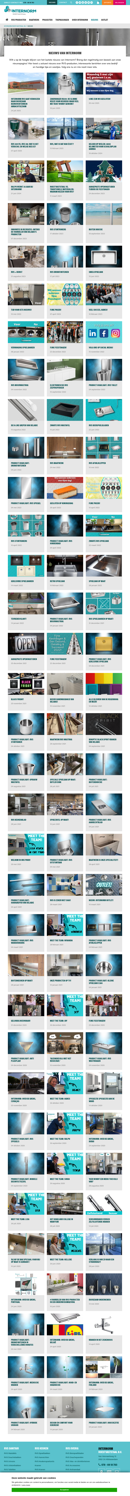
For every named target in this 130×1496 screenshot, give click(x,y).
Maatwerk (34, 19)
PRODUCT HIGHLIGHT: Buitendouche (98, 781)
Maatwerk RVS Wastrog (61, 739)
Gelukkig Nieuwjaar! (20, 1020)
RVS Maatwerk (56, 463)
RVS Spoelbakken (42, 1453)
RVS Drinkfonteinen (59, 271)
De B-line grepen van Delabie (24, 425)
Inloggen (119, 2)
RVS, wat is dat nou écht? (62, 143)
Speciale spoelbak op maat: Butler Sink (63, 781)
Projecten (47, 19)
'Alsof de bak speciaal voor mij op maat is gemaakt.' (25, 1260)
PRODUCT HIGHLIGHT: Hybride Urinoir (24, 1424)
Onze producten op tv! (60, 980)
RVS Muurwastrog (19, 385)
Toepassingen (62, 19)
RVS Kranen (40, 1469)
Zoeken (71, 2)
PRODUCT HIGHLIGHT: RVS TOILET (103, 385)
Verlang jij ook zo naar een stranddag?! (101, 1260)
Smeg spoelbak (96, 271)
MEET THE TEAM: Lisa (20, 1219)
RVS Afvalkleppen (97, 463)
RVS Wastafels (10, 1453)
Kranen (38, 1465)
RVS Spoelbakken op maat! (101, 618)
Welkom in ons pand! (20, 859)
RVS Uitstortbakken (12, 1465)
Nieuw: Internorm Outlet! (101, 900)
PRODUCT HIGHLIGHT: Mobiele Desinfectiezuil (24, 1180)
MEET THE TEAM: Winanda (61, 940)
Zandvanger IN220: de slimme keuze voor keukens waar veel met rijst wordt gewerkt (64, 101)
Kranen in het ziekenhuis (101, 1339)
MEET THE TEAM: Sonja (60, 1178)
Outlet (104, 19)
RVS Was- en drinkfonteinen (78, 1461)
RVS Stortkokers (58, 229)
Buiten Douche (96, 229)
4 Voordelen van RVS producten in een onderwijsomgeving (65, 1301)
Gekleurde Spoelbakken (22, 581)
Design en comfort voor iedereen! (61, 1424)
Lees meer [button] (26, 1485)
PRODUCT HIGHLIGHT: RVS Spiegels (22, 1140)
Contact (63, 2)
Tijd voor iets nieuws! (21, 309)
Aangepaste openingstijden (24, 659)
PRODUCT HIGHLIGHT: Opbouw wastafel (24, 781)
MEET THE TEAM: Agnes (60, 1098)
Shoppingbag (99, 1)
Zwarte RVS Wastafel (60, 425)
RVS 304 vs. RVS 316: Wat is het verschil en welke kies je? (24, 145)
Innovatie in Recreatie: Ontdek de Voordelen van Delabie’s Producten (25, 232)
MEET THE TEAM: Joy (58, 1020)
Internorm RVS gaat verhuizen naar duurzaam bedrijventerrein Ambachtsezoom (25, 102)
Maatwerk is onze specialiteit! (103, 859)
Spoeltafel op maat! (59, 819)
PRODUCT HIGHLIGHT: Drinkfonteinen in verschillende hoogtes (22, 1342)
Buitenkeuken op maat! (22, 980)
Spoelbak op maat (97, 581)
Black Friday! (17, 699)
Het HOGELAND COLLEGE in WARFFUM (61, 1220)
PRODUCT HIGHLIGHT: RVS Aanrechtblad (100, 821)
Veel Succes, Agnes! (98, 309)
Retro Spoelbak (57, 581)
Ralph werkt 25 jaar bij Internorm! (22, 188)
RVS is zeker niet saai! (60, 900)
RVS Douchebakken (12, 1457)
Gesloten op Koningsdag (61, 503)
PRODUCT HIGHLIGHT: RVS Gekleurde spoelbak (100, 660)
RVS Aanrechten (42, 1457)
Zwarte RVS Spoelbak (99, 540)
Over (80, 19)
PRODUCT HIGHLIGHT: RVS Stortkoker (22, 740)
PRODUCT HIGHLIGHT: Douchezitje (104, 1422)
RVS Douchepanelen (74, 1457)
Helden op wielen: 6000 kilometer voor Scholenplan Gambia (102, 146)
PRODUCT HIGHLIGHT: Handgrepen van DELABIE (22, 901)
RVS (18, 19)
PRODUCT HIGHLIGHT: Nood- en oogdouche (63, 1384)
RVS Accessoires (73, 1465)
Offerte (107, 2)
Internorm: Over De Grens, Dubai (101, 1140)
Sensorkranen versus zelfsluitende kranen (99, 1220)
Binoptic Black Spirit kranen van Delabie (102, 740)
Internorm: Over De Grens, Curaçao (23, 1100)
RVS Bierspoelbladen (99, 425)
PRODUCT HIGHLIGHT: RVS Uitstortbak (61, 861)
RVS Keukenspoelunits (44, 1461)
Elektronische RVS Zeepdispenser (59, 386)
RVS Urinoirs (9, 1461)
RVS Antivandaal (73, 1469)
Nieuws (52, 2)
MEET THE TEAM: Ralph (60, 1138)
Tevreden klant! (18, 618)
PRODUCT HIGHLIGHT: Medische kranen (25, 1384)
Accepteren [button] (64, 1490)
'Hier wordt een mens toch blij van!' (103, 1180)
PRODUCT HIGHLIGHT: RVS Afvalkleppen (100, 941)
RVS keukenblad (18, 819)
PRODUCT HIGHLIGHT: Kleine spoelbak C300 (101, 982)
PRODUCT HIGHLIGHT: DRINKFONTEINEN (20, 464)
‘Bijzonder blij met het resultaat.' (60, 1060)
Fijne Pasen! (55, 309)
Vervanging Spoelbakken (23, 347)
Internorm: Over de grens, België (62, 1341)
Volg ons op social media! (101, 347)
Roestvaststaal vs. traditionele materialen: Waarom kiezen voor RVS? (62, 189)
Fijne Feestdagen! (58, 347)
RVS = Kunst (16, 271)
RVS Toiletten (10, 1469)
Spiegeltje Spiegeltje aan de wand (102, 1100)
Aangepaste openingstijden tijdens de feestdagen (102, 188)
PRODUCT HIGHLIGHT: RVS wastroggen (100, 1060)
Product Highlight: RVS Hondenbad (61, 542)
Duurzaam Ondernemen (100, 1299)
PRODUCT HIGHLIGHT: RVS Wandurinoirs (22, 941)
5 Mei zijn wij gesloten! (99, 98)
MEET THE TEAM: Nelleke (61, 1259)
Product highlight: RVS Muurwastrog (61, 620)
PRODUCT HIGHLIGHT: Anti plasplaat (22, 1060)
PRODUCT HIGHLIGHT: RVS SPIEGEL (26, 503)
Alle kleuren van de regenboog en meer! (103, 700)
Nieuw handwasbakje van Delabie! (62, 700)
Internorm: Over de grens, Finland (101, 1384)
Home (7, 19)
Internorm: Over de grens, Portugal (23, 1301)
